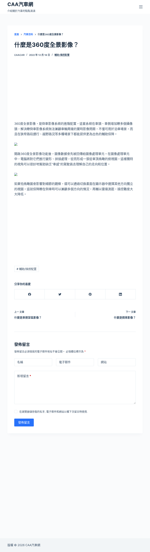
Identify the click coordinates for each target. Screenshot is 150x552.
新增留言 (24, 376)
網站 (104, 362)
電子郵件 (65, 362)
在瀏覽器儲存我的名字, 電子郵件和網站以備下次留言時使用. (53, 411)
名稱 (20, 362)
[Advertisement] (75, 92)
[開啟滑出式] (141, 7)
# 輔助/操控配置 (27, 269)
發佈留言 (24, 422)
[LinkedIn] (120, 294)
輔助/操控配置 (62, 54)
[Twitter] (60, 294)
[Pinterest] (90, 294)
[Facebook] (29, 294)
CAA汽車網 (20, 4)
